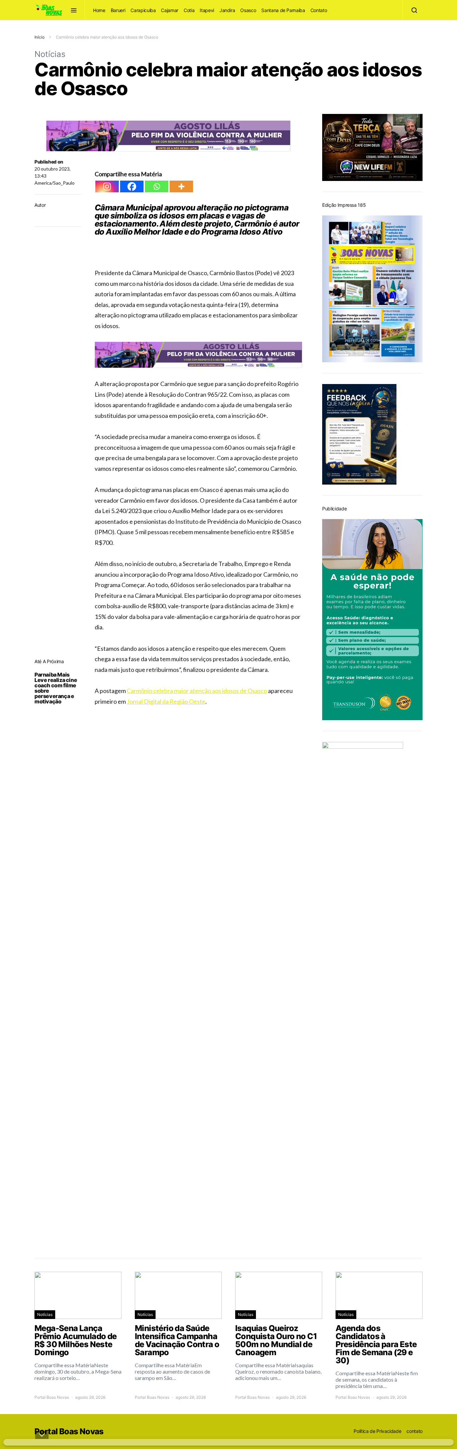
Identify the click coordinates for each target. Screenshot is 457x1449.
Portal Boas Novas (51, 1397)
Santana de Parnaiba (283, 10)
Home (99, 10)
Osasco (248, 10)
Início (39, 37)
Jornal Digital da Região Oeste (166, 701)
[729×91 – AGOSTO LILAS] (168, 135)
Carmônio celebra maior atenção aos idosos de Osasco (197, 690)
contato (414, 1431)
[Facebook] (132, 186)
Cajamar (169, 10)
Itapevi (207, 10)
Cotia (189, 10)
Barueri (118, 10)
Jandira (227, 10)
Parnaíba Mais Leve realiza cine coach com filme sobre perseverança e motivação (55, 688)
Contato (318, 10)
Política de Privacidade (377, 1431)
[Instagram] (107, 186)
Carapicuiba (143, 10)
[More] (181, 186)
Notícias (50, 54)
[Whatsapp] (156, 186)
